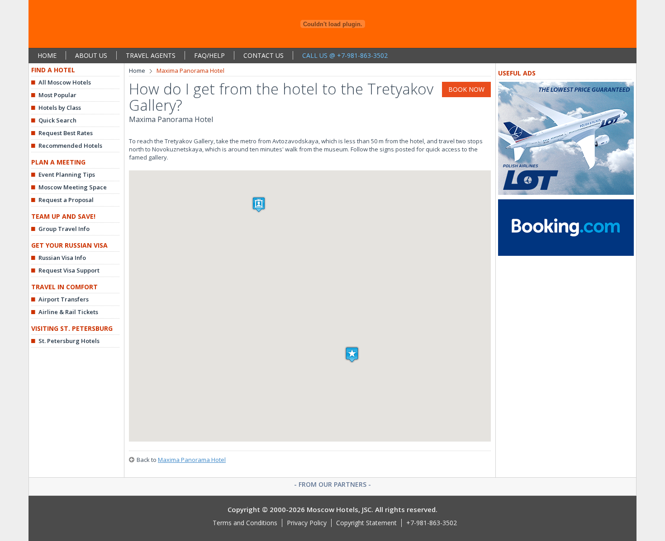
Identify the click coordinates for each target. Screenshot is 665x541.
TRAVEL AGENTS (151, 55)
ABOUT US (91, 55)
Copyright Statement (366, 522)
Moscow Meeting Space (72, 187)
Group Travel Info (64, 229)
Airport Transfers (63, 299)
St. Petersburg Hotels (69, 341)
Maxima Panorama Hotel (192, 460)
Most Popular (57, 95)
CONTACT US (263, 55)
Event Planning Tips (66, 174)
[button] (352, 354)
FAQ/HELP (209, 55)
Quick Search (57, 120)
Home (137, 70)
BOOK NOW (466, 89)
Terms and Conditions (245, 522)
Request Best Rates (65, 133)
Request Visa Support (69, 270)
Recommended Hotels (70, 145)
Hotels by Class (59, 107)
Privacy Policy (307, 522)
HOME (47, 55)
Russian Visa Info (62, 258)
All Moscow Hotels (64, 82)
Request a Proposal (66, 200)
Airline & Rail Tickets (68, 312)
